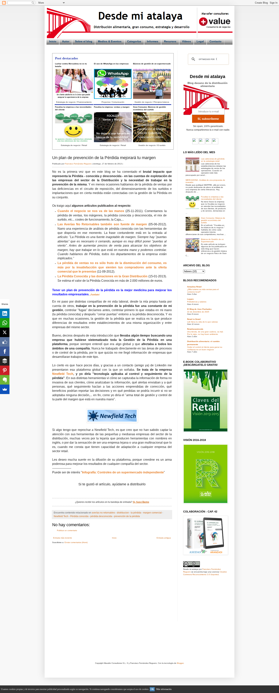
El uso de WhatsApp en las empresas (111, 64)
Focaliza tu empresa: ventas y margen (111, 107)
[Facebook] (4, 351)
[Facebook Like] (4, 342)
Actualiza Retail (194, 287)
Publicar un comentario (67, 530)
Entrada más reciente (62, 538)
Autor (65, 41)
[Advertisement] (84, 576)
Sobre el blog (83, 41)
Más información (164, 689)
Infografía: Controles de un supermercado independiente (123, 472)
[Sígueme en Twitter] (195, 144)
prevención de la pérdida (127, 516)
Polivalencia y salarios (196, 302)
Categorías (134, 41)
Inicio (52, 41)
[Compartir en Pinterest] (123, 492)
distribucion (123, 512)
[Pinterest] (4, 370)
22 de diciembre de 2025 (198, 312)
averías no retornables (103, 512)
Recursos (170, 41)
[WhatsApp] (4, 323)
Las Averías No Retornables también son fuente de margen (102, 224)
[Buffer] (4, 361)
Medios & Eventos (109, 41)
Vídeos (186, 41)
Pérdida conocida (79, 516)
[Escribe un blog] (106, 492)
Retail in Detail (194, 319)
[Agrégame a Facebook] (202, 144)
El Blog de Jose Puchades (199, 309)
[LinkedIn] (4, 313)
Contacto (215, 41)
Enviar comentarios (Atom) (76, 542)
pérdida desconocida (101, 516)
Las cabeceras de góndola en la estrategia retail (213, 160)
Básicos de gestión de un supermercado (152, 64)
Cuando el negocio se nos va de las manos (91, 211)
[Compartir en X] (112, 492)
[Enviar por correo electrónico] (100, 492)
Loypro (190, 299)
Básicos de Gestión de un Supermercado (212, 240)
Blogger (180, 663)
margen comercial (152, 512)
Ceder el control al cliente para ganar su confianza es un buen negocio (204, 348)
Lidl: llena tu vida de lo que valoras (202, 322)
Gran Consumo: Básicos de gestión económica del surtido (213, 220)
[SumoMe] (4, 389)
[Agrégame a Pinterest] (209, 144)
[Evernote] (4, 380)
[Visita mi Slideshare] (215, 144)
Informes (152, 41)
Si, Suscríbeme (141, 502)
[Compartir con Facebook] (118, 492)
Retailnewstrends (195, 329)
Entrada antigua (164, 538)
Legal (200, 41)
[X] (4, 332)
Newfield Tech (62, 373)
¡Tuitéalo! (95, 294)
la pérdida (136, 512)
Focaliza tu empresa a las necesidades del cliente (212, 198)
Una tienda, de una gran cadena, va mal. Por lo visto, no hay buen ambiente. (205, 333)
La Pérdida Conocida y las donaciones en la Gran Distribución (103, 276)
